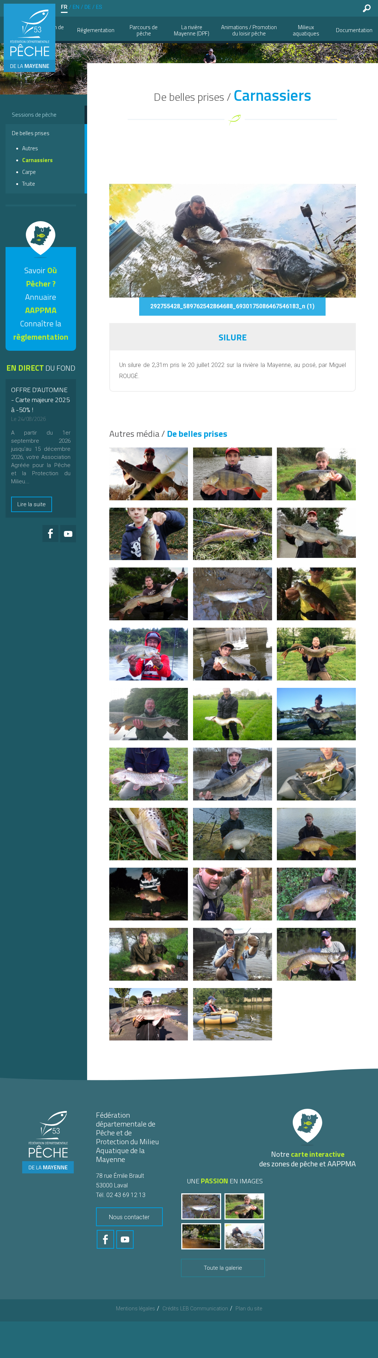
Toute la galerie (223, 1268)
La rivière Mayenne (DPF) (191, 30)
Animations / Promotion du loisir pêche (249, 30)
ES (99, 7)
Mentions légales (135, 1308)
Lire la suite (31, 504)
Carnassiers (37, 160)
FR (64, 7)
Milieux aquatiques (306, 30)
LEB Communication (204, 1308)
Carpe (29, 172)
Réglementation (95, 30)
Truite (28, 183)
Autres (30, 148)
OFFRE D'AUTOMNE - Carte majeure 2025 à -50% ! (40, 400)
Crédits (170, 1308)
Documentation (354, 30)
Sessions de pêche (34, 114)
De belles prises (30, 133)
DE (88, 7)
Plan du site (249, 1308)
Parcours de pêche (144, 30)
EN (76, 7)
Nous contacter (129, 1217)
